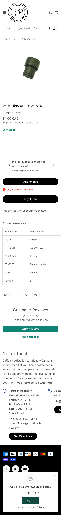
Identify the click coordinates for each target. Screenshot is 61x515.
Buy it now (30, 199)
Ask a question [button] (30, 336)
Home (6, 39)
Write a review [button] (30, 328)
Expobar (18, 105)
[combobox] (30, 28)
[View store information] (53, 165)
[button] (50, 28)
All (15, 39)
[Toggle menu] (4, 12)
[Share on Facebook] (17, 295)
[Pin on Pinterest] (36, 295)
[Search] (54, 28)
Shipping (7, 122)
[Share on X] (26, 295)
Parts (38, 105)
